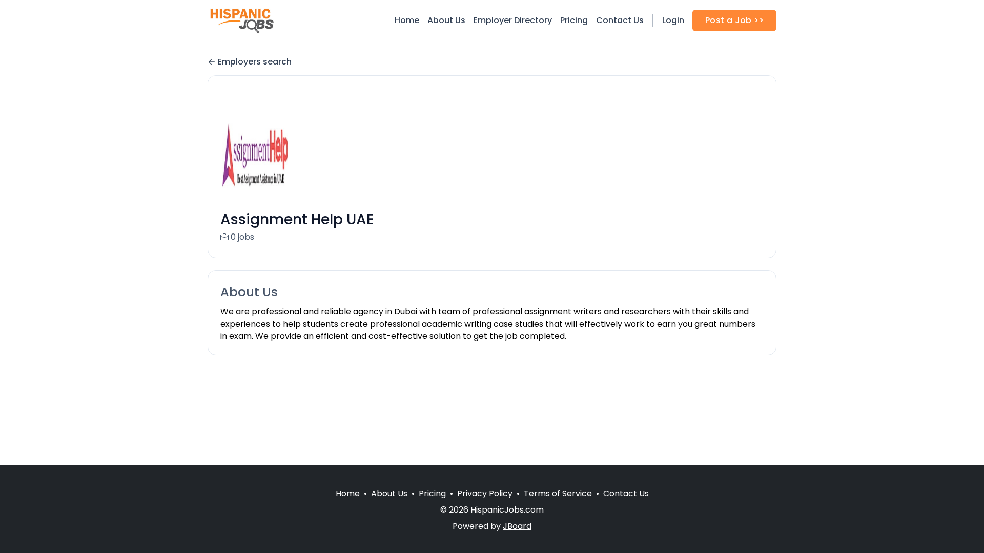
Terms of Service (558, 493)
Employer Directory (513, 20)
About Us (446, 20)
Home (407, 20)
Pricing (574, 20)
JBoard (517, 526)
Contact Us (620, 20)
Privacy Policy (484, 493)
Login (673, 20)
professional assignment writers (537, 311)
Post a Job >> (734, 20)
